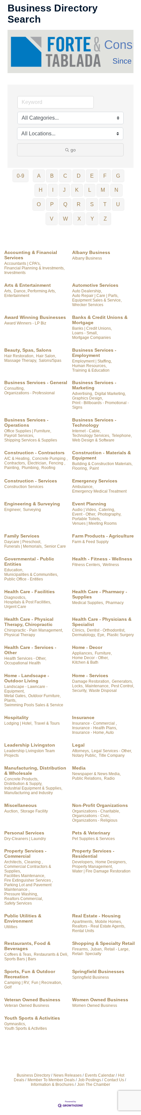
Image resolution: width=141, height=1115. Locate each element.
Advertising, (82, 393)
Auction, (11, 811)
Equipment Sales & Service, (97, 300)
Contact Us (114, 1080)
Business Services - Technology (94, 422)
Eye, (101, 635)
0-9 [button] (20, 176)
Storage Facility (34, 811)
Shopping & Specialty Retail (103, 943)
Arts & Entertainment (27, 285)
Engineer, (12, 509)
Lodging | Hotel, (18, 723)
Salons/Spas (50, 360)
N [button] (116, 190)
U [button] (118, 204)
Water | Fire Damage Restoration (101, 871)
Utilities (10, 927)
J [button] (64, 190)
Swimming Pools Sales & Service (33, 705)
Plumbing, (31, 467)
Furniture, (103, 653)
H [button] (41, 190)
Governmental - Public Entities (29, 561)
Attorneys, (81, 751)
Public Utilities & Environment (22, 918)
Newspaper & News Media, (96, 774)
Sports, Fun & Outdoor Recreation (29, 974)
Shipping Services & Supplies (30, 440)
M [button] (103, 190)
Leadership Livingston (29, 745)
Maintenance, (97, 686)
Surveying (32, 509)
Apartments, (82, 921)
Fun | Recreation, (46, 982)
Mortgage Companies (91, 337)
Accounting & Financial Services (30, 255)
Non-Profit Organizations (100, 805)
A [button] (39, 176)
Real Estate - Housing (96, 915)
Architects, (13, 862)
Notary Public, (84, 755)
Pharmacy (115, 602)
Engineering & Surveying (32, 503)
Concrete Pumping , (50, 458)
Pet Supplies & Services (93, 838)
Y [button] (92, 219)
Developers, (83, 862)
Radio (109, 778)
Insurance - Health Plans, (94, 728)
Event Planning (89, 503)
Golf (7, 987)
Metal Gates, (15, 696)
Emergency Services (94, 480)
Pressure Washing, (21, 894)
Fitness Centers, (86, 564)
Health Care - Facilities (29, 591)
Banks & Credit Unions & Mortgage (100, 320)
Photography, (109, 514)
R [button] (79, 204)
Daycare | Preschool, (22, 541)
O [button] (39, 204)
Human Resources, (89, 365)
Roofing (48, 467)
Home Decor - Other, (90, 657)
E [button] (92, 176)
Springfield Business (90, 977)
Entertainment (16, 295)
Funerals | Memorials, (23, 546)
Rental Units (83, 931)
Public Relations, (87, 778)
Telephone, (122, 435)
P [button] (52, 204)
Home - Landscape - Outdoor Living (26, 678)
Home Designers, (111, 862)
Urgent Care (15, 606)
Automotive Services (95, 285)
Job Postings (89, 1080)
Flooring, (80, 468)
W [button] (65, 219)
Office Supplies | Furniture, (27, 431)
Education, (13, 570)
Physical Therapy (19, 635)
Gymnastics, (15, 1024)
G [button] (118, 176)
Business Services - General (35, 382)
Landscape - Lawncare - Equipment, (26, 689)
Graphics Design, (87, 398)
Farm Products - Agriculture (103, 535)
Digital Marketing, (110, 393)
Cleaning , (33, 862)
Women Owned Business (100, 999)
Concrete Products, (21, 779)
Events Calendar (100, 1075)
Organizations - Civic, (91, 815)
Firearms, (80, 949)
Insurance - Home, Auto (93, 732)
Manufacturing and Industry (28, 793)
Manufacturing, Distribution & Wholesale (35, 770)
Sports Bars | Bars (20, 959)
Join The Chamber (93, 1084)
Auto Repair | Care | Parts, (95, 295)
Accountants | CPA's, (22, 263)
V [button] (51, 219)
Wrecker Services (87, 305)
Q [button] (65, 204)
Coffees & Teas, (18, 954)
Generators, (122, 681)
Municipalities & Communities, (31, 574)
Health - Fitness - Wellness (102, 558)
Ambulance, (82, 486)
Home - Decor (87, 647)
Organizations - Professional (29, 393)
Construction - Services (30, 480)
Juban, (97, 949)
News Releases (67, 1075)
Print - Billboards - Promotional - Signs (100, 405)
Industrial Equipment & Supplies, (33, 788)
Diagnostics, (15, 597)
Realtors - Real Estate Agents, (98, 926)
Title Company (112, 755)
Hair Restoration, (19, 356)
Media (79, 768)
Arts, (8, 291)
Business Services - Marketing (94, 385)
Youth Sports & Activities (32, 1018)
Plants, (10, 700)
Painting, (12, 467)
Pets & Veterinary (91, 832)
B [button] (52, 176)
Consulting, (14, 388)
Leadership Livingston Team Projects (29, 753)
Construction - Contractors (34, 452)
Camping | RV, (17, 982)
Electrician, (37, 463)
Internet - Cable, (86, 431)
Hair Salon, (46, 356)
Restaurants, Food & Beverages (27, 946)
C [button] (65, 176)
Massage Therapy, (20, 360)
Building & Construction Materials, (102, 463)
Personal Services (24, 832)
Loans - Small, (85, 333)
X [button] (79, 219)
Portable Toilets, (86, 519)
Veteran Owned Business (32, 999)
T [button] (105, 204)
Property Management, (92, 866)
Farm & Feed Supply (90, 541)
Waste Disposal (103, 690)
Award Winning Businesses (35, 317)
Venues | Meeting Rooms (94, 523)
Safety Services (18, 903)
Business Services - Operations (26, 422)
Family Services (21, 535)
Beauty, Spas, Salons (27, 350)
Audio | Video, (84, 509)
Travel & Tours (47, 723)
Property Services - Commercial (25, 853)
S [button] (92, 204)
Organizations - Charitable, (96, 811)
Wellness (111, 564)
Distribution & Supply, (23, 783)
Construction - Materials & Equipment (101, 455)
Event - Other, (84, 514)
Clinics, (78, 630)
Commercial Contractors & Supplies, (27, 868)
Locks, (78, 686)
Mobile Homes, (108, 921)
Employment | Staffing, (92, 361)
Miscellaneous (20, 805)
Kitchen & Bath (85, 662)
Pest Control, (122, 686)
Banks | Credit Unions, (92, 328)
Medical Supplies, (88, 602)
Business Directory (33, 1075)
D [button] (79, 176)
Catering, (107, 509)
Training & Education (91, 370)
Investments (15, 272)
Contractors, (15, 463)
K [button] (77, 190)
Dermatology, (84, 635)
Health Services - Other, (25, 658)
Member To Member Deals (51, 1080)
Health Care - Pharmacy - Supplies (99, 594)
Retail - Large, (117, 949)
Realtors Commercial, (23, 898)
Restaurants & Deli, (51, 954)
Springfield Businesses (98, 971)
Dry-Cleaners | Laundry (25, 838)
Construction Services (23, 486)
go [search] (73, 149)
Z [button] (105, 219)
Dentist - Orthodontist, (106, 630)
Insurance (83, 717)
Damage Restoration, (91, 681)
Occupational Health (22, 663)
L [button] (89, 190)
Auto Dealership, (87, 291)
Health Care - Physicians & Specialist (101, 621)
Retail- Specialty (86, 953)
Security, (79, 690)
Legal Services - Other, (111, 751)
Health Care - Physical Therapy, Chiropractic (28, 621)
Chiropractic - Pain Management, (33, 630)
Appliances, (82, 653)
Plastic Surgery (120, 635)
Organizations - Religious (94, 820)
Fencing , (57, 463)
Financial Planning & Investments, (34, 268)
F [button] (105, 176)
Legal (78, 745)
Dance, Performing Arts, (35, 291)
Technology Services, (91, 435)
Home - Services (90, 675)
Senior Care (55, 546)
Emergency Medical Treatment (99, 491)
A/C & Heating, (17, 458)
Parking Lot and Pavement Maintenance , (27, 887)
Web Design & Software (93, 440)
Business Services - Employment (94, 352)
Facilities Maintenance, (24, 875)
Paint (94, 468)
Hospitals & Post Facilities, (27, 602)
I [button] (52, 190)
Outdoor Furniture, (44, 696)
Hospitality (16, 717)
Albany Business (91, 252)
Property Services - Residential (93, 853)
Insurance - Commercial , (94, 723)
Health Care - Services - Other (30, 650)
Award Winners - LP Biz (25, 323)
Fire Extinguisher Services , (28, 880)
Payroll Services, (19, 435)
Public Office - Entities (23, 579)
